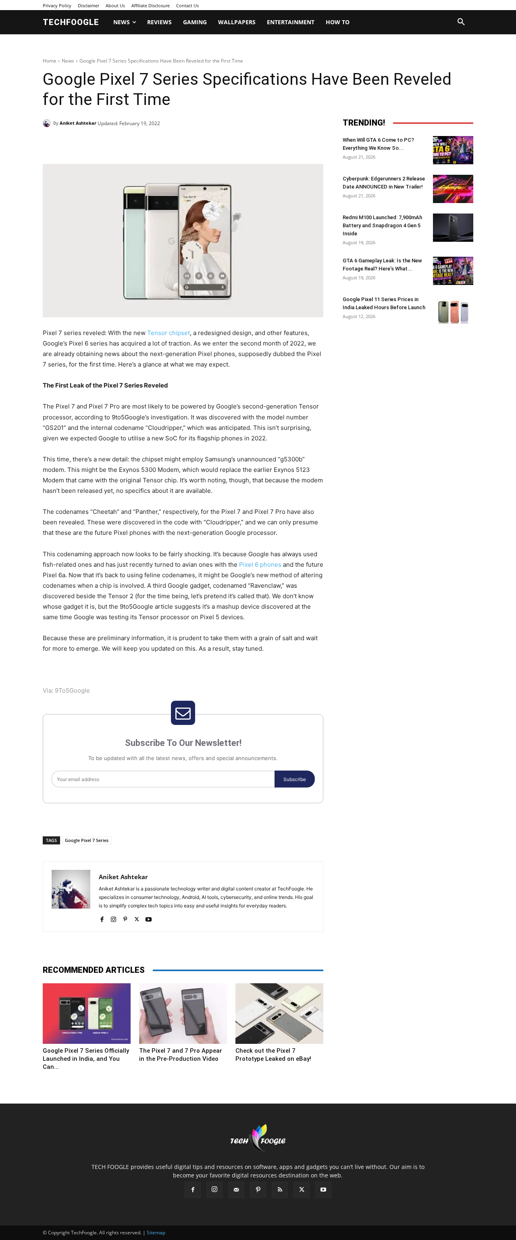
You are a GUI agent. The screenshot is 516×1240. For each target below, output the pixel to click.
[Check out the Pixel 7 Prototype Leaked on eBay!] (279, 1013)
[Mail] (236, 1190)
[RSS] (280, 1190)
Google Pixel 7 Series (86, 840)
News (68, 60)
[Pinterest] (135, 144)
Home (49, 60)
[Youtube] (149, 917)
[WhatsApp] (154, 144)
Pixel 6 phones (260, 564)
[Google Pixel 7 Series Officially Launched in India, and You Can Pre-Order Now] (87, 1013)
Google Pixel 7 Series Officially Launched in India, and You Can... (86, 1058)
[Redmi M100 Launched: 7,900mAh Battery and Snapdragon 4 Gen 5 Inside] (453, 228)
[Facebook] (98, 144)
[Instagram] (113, 917)
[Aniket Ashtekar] (48, 123)
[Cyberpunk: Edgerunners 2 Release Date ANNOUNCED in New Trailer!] (453, 189)
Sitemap (156, 1232)
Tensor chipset (168, 333)
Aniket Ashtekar (78, 123)
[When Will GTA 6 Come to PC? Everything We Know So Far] (453, 150)
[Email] (172, 144)
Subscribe (294, 779)
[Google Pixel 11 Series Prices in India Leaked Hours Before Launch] (453, 309)
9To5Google (72, 690)
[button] (461, 22)
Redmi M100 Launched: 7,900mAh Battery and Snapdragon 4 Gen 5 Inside (382, 225)
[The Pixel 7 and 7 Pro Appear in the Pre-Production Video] (183, 1013)
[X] (117, 144)
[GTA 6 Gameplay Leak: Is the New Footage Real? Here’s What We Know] (453, 271)
